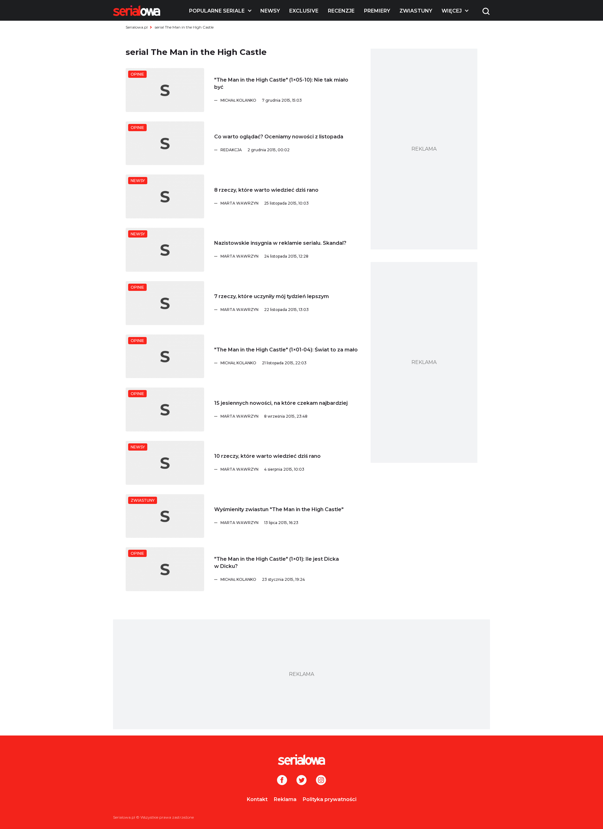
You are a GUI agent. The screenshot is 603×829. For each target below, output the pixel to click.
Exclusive (303, 11)
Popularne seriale (217, 11)
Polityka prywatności (329, 799)
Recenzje (341, 11)
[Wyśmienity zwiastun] (165, 516)
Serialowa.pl (137, 27)
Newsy (270, 11)
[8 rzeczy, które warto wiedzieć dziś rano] (165, 196)
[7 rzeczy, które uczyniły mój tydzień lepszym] (165, 303)
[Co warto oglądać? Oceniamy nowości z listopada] (165, 143)
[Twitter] (301, 780)
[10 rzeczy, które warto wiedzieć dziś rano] (165, 463)
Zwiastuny (415, 11)
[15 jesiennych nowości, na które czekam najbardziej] (165, 409)
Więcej (452, 11)
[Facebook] (282, 780)
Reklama (285, 799)
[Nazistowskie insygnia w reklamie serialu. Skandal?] (165, 250)
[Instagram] (321, 780)
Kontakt (257, 799)
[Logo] (136, 10)
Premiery (377, 11)
